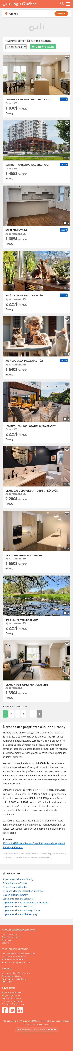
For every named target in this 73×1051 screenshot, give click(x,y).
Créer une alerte (45, 46)
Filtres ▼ (61, 13)
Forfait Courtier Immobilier (14, 956)
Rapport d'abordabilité (12, 992)
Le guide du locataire (11, 998)
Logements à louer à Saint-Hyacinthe (21, 910)
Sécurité (5, 942)
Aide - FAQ (6, 940)
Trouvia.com (18, 1004)
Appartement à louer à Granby (18, 879)
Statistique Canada (13, 847)
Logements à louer (10, 934)
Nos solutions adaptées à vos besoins (18, 953)
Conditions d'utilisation (12, 976)
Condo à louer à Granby (15, 883)
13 (32, 714)
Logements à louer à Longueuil (18, 898)
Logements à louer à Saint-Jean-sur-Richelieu (25, 902)
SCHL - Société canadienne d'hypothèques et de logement (34, 843)
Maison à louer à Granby (15, 894)
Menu (68, 4)
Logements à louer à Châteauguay (20, 914)
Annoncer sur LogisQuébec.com (16, 962)
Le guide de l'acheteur (12, 1001)
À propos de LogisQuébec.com (16, 973)
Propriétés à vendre (11, 937)
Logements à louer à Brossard (18, 906)
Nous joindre (7, 981)
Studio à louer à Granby (15, 887)
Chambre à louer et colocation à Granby (23, 890)
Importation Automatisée (13, 959)
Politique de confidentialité (14, 979)
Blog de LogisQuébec (11, 995)
